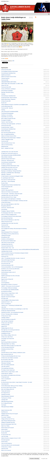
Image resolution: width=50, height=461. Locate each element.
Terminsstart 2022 (4, 225)
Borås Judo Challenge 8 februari (7, 294)
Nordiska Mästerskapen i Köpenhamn (8, 99)
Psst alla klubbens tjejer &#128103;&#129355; (10, 289)
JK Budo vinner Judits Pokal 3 (7, 322)
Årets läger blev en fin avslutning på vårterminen (10, 329)
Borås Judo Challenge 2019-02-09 (7, 364)
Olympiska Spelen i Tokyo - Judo (7, 247)
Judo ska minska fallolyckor (6, 443)
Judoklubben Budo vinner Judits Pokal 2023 (9, 151)
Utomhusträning (4, 273)
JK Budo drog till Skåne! (5, 202)
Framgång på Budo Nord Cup (6, 331)
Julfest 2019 (3, 307)
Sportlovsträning (4, 441)
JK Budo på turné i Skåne (6, 315)
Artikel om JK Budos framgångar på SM (8, 214)
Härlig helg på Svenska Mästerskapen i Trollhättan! (11, 137)
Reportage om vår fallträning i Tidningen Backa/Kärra (11, 170)
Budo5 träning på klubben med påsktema (9, 342)
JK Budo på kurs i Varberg (6, 446)
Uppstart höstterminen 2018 (6, 410)
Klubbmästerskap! (4, 146)
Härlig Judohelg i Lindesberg (6, 156)
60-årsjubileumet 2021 (5, 237)
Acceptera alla (44, 458)
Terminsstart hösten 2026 (6, 69)
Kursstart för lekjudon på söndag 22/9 (8, 319)
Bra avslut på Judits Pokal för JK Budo (8, 387)
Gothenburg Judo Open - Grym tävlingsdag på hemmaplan (12, 312)
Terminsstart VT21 (4, 256)
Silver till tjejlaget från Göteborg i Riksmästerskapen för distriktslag (13, 228)
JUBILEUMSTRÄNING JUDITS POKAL (8, 81)
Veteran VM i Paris (4, 85)
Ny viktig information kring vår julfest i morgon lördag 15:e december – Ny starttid (16, 382)
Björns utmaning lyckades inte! (7, 354)
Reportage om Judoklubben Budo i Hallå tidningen (10, 172)
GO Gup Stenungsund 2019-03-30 (7, 347)
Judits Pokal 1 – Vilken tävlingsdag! (8, 181)
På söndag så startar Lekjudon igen (8, 370)
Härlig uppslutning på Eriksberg (7, 401)
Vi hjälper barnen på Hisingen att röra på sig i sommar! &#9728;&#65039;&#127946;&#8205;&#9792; (20, 249)
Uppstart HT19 (4, 326)
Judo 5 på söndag (4, 436)
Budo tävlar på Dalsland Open (7, 218)
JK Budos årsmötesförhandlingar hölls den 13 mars (11, 356)
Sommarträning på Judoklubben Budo (8, 73)
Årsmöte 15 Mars (4, 183)
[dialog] (25, 456)
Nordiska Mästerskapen (5, 130)
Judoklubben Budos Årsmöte (6, 251)
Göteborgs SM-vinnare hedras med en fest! (9, 167)
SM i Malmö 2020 (4, 298)
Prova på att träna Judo (5, 263)
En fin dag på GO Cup (5, 392)
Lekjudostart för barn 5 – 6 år (6, 301)
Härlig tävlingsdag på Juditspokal (7, 396)
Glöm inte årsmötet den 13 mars (7, 361)
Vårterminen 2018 (4, 448)
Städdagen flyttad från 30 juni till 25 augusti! (9, 413)
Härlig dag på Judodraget (6, 363)
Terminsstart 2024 (4, 141)
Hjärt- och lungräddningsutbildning (7, 134)
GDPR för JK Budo (4, 415)
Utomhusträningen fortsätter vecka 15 (8, 272)
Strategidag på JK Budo (5, 333)
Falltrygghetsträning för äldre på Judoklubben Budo (10, 184)
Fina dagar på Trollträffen (6, 120)
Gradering (3, 109)
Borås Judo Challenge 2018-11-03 (7, 389)
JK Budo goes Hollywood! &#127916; (8, 310)
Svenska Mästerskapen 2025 (6, 106)
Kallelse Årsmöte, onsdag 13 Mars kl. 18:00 (9, 371)
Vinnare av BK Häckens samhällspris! (8, 88)
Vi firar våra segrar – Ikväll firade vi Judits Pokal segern (11, 193)
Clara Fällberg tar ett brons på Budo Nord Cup (9, 233)
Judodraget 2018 (4, 399)
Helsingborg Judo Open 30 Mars (7, 349)
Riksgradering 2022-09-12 (6, 205)
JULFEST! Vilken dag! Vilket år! (7, 190)
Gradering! (3, 94)
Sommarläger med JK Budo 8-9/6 (7, 338)
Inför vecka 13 (4, 277)
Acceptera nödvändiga (34, 458)
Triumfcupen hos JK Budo (6, 397)
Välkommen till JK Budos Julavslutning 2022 (9, 191)
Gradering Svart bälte (5, 324)
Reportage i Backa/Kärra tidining (7, 92)
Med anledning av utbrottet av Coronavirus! (9, 284)
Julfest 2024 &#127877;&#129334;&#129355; (9, 111)
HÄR (13, 60)
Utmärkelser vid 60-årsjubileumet (7, 239)
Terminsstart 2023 (4, 188)
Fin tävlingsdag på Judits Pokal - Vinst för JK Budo (11, 212)
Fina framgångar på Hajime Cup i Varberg (9, 169)
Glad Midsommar (4, 411)
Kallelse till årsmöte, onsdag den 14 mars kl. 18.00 (10, 438)
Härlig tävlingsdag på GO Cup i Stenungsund (9, 232)
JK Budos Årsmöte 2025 (6, 101)
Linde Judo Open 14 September (7, 321)
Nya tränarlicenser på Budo (6, 291)
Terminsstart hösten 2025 (6, 87)
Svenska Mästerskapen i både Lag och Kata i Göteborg (11, 385)
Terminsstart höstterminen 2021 (7, 246)
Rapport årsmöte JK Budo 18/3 (7, 279)
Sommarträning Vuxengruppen (7, 90)
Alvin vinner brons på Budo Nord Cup (8, 132)
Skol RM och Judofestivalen (6, 163)
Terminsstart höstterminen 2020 (7, 265)
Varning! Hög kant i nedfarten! (6, 373)
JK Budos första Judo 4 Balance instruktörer (9, 357)
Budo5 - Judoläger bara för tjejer (7, 148)
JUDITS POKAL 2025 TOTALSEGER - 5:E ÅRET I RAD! (12, 83)
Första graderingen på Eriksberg (7, 368)
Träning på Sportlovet (5, 78)
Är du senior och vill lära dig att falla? (8, 179)
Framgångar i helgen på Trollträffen (7, 211)
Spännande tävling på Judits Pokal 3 (8, 158)
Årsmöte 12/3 (3, 102)
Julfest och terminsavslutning (6, 144)
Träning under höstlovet (5, 390)
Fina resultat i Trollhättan (6, 417)
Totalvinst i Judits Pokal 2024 (6, 122)
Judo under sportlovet (5, 366)
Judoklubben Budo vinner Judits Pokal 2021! (9, 223)
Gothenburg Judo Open (5, 394)
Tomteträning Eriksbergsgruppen (7, 113)
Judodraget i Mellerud (5, 317)
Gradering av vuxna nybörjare (6, 115)
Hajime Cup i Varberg (5, 425)
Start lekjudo (3, 404)
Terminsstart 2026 (4, 80)
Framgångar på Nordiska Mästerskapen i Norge (10, 165)
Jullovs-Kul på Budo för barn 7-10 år (8, 142)
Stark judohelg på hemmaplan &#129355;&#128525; (11, 155)
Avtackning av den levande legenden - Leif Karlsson (11, 123)
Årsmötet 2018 (4, 432)
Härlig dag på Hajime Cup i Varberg (7, 343)
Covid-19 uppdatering (5, 282)
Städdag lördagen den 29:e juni (7, 328)
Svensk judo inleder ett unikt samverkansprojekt (10, 445)
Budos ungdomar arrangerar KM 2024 (8, 118)
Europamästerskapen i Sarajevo (7, 127)
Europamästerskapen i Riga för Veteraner (9, 97)
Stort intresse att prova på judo (7, 261)
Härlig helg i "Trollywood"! (6, 174)
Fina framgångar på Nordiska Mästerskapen (9, 71)
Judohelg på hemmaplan (5, 235)
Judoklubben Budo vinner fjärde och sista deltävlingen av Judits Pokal (14, 308)
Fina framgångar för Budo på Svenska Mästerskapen (11, 216)
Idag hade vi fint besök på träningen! (8, 296)
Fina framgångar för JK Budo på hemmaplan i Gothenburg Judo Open (14, 200)
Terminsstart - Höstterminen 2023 (7, 160)
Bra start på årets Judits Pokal (7, 359)
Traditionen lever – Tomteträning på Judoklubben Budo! (11, 305)
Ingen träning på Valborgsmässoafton (8, 420)
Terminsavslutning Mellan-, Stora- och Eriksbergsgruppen (12, 266)
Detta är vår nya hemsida (6, 450)
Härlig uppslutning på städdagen (7, 406)
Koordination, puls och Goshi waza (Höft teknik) (10, 268)
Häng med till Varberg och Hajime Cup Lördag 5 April (11, 345)
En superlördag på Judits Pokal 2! (7, 177)
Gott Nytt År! (3, 380)
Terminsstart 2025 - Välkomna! (7, 108)
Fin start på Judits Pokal (6, 434)
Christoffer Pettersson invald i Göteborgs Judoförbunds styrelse (13, 352)
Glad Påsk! (3, 340)
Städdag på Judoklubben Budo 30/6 (8, 422)
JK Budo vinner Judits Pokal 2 (7, 336)
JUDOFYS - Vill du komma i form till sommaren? (10, 286)
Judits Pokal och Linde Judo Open (7, 242)
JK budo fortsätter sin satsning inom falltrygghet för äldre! (12, 176)
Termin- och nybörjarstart (6, 303)
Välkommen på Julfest (5, 226)
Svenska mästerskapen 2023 (6, 186)
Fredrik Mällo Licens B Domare (7, 116)
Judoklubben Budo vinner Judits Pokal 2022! (9, 195)
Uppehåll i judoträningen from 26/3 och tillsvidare (10, 275)
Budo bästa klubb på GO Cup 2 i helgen (8, 197)
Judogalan (3, 230)
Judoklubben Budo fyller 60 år (6, 244)
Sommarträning (4, 209)
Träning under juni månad (6, 270)
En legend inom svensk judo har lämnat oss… (10, 153)
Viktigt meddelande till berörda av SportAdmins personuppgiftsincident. (14, 104)
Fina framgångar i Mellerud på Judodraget (9, 287)
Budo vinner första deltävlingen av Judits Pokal (10, 219)
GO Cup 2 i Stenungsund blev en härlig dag (9, 314)
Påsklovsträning (4, 429)
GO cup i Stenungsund (5, 431)
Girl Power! (3, 350)
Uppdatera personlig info (5, 74)
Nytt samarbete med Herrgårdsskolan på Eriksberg (10, 375)
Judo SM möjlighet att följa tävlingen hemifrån (10, 300)
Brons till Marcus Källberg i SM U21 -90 (8, 335)
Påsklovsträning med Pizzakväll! (7, 427)
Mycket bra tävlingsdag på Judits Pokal (8, 424)
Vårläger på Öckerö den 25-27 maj (7, 418)
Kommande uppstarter (5, 439)
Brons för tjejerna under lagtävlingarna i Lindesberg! (11, 198)
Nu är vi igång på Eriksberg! (6, 403)
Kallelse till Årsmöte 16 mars (6, 221)
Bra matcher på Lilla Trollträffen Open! (8, 240)
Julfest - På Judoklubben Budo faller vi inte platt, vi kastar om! (13, 258)
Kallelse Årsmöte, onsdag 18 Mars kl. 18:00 (9, 293)
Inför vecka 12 (4, 280)
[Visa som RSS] (35, 17)
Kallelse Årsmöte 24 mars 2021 (7, 254)
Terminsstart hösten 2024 (6, 125)
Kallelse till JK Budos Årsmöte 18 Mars (8, 76)
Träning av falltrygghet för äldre (7, 139)
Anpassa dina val (4, 458)
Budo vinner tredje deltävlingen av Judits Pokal (10, 204)
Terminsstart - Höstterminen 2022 (7, 207)
